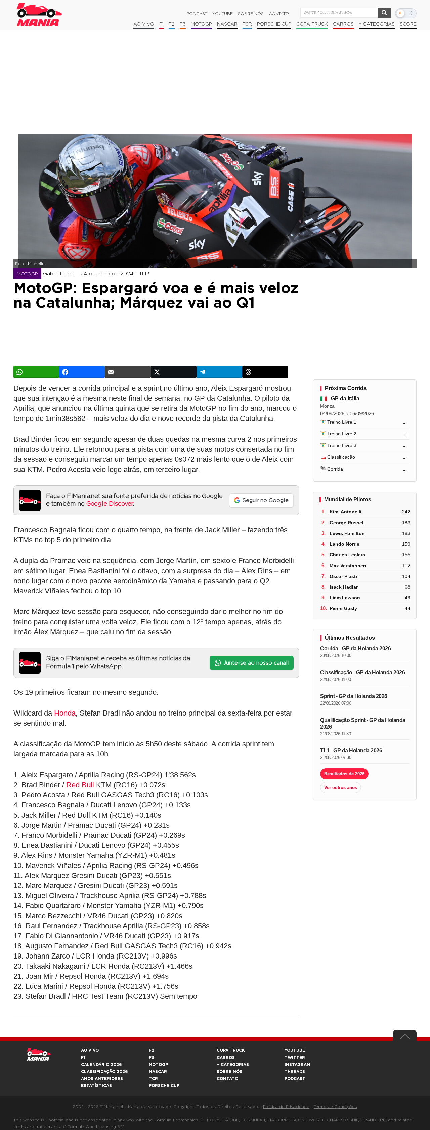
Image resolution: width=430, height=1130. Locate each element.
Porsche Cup (274, 24)
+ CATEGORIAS (377, 24)
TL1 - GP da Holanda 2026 (351, 750)
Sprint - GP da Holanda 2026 (353, 696)
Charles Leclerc (347, 554)
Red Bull (80, 785)
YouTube (222, 14)
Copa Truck (312, 24)
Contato (279, 14)
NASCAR (227, 24)
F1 (161, 24)
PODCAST (295, 1079)
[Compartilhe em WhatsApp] (36, 372)
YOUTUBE (295, 1050)
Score (408, 24)
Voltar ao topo (405, 1038)
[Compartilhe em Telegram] (219, 372)
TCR (247, 24)
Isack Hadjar (344, 587)
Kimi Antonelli (345, 511)
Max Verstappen (348, 565)
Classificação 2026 (104, 1072)
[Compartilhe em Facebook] (82, 372)
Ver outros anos (340, 787)
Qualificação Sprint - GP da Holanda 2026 (362, 723)
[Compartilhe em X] (174, 372)
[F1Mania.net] (39, 14)
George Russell (347, 522)
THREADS (295, 1072)
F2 (172, 24)
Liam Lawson (345, 597)
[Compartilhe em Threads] (265, 372)
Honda (65, 713)
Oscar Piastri (344, 576)
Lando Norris (344, 544)
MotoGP (201, 24)
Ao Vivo (143, 24)
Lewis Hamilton (347, 533)
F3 (183, 24)
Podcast (197, 14)
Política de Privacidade (286, 1106)
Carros (343, 24)
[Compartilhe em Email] (127, 372)
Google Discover (109, 504)
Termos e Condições (335, 1106)
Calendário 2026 (101, 1065)
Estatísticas (96, 1086)
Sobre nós (251, 14)
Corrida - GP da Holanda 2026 (355, 648)
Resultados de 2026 (344, 773)
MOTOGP (158, 1065)
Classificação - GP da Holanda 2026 (362, 672)
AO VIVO (90, 1050)
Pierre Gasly (343, 608)
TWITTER (295, 1057)
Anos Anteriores (102, 1079)
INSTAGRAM (297, 1065)
